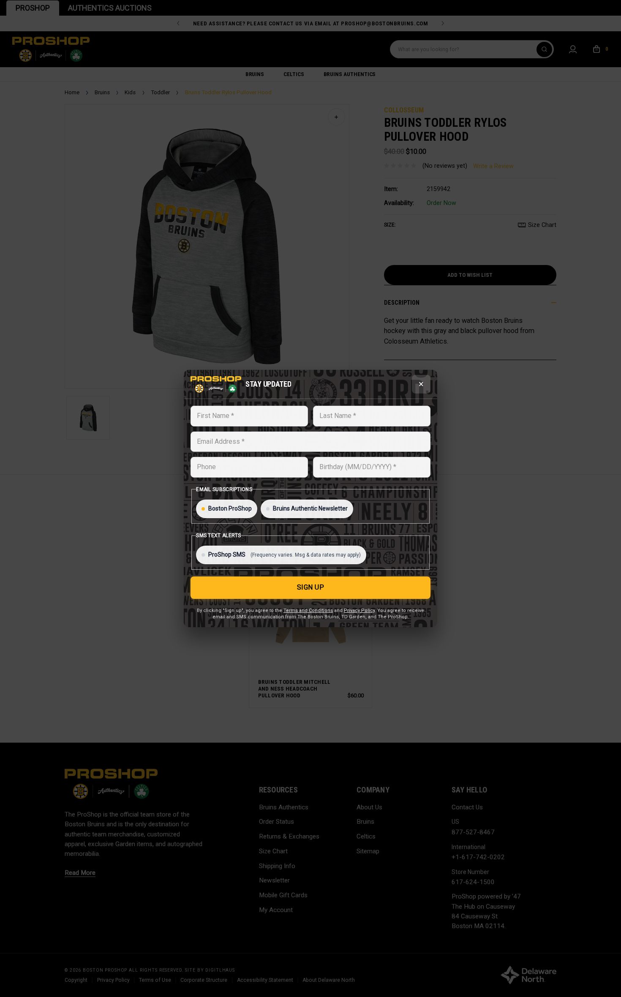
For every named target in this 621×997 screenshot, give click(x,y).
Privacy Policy (359, 610)
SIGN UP (310, 587)
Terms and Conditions (308, 610)
